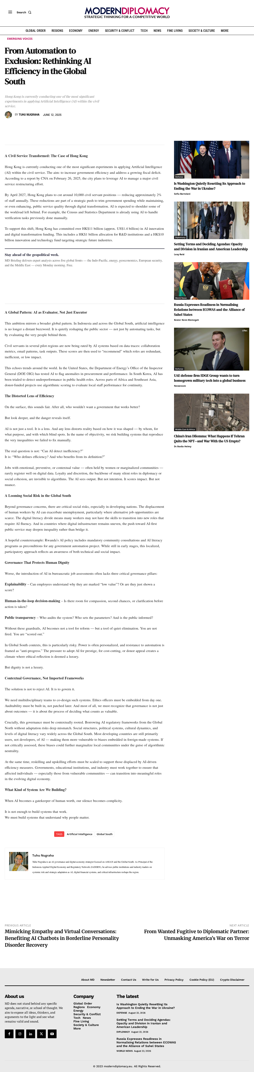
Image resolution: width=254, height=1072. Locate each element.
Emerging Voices (20, 39)
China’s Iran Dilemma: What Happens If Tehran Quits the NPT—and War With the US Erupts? (209, 438)
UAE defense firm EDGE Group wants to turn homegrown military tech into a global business (209, 378)
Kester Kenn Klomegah (186, 319)
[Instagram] (19, 1034)
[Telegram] (54, 126)
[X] (18, 126)
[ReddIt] (45, 126)
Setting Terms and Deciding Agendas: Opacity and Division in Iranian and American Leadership (211, 246)
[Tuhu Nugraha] (9, 114)
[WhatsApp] (27, 126)
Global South (105, 834)
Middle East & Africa (185, 429)
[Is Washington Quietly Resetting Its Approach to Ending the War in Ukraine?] (211, 159)
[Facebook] (9, 126)
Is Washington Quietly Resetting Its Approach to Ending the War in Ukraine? (209, 186)
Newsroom (180, 385)
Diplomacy (180, 237)
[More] (64, 126)
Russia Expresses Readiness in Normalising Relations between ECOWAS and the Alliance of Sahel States (209, 309)
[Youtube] (52, 1034)
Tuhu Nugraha (29, 114)
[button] (25, 12)
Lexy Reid (179, 254)
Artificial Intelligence (79, 834)
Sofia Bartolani (182, 193)
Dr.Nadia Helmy (182, 446)
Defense (179, 176)
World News (181, 297)
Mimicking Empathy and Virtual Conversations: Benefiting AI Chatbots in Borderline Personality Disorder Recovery (62, 938)
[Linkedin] (36, 126)
